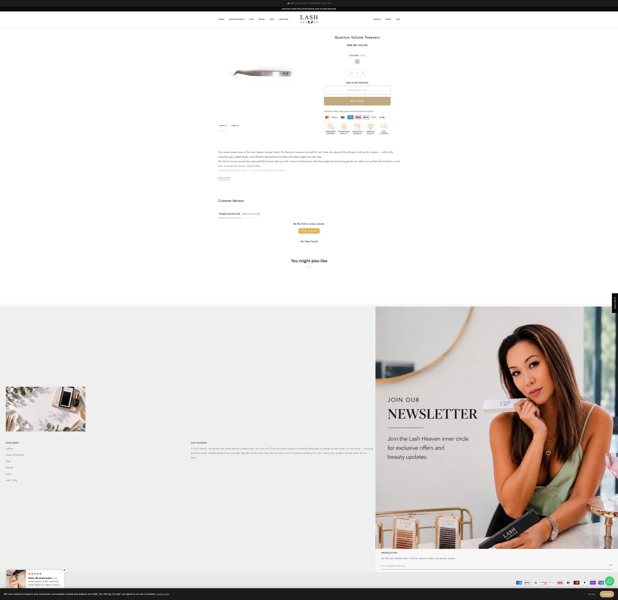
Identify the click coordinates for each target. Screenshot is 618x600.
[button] (222, 19)
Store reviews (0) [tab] (251, 213)
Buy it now (357, 101)
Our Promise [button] (199, 443)
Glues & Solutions (15, 455)
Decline (591, 594)
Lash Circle (11, 480)
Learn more (163, 594)
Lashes (9, 448)
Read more (224, 178)
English (14, 582)
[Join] (609, 565)
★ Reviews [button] (615, 303)
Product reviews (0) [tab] (230, 213)
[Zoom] (224, 113)
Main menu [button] (12, 443)
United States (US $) (41, 582)
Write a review (309, 231)
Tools (8, 461)
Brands (9, 467)
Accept (607, 594)
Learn (9, 474)
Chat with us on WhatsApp (317, 3)
